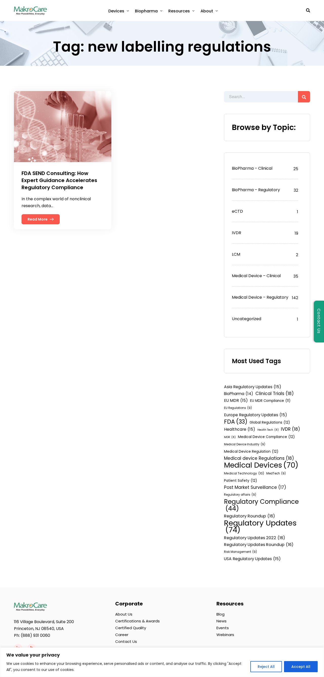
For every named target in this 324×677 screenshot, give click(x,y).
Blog (220, 614)
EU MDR (236, 400)
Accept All (300, 666)
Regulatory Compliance (261, 505)
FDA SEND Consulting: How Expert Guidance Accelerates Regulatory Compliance (59, 180)
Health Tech (268, 430)
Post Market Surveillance (255, 487)
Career (121, 634)
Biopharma (146, 11)
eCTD (237, 211)
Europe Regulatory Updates (255, 415)
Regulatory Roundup (249, 516)
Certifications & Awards (137, 621)
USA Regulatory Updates (252, 558)
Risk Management (240, 552)
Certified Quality (130, 627)
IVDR (236, 233)
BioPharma (238, 393)
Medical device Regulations (259, 458)
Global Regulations (270, 422)
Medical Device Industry (244, 444)
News (221, 621)
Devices (116, 11)
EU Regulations (238, 408)
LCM (236, 254)
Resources (179, 11)
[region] (162, 662)
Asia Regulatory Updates (252, 386)
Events (222, 627)
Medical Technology (244, 473)
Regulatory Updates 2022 (254, 538)
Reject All (266, 666)
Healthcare (239, 429)
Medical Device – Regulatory (260, 297)
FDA (235, 421)
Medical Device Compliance (266, 436)
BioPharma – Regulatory (256, 190)
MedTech (276, 473)
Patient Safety (240, 480)
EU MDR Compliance (270, 400)
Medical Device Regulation (251, 451)
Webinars (225, 634)
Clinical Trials (274, 393)
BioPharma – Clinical (252, 168)
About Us (123, 614)
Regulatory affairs (240, 495)
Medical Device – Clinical (256, 276)
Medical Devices (261, 465)
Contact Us (126, 641)
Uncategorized (246, 319)
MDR (230, 437)
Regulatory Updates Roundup (258, 545)
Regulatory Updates (260, 526)
